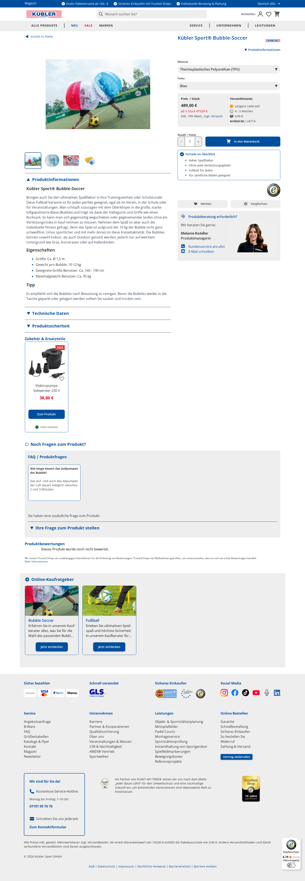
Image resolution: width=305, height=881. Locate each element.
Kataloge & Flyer (36, 741)
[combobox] (152, 14)
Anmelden (248, 14)
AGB (91, 866)
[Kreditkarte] (44, 693)
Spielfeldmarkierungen (172, 751)
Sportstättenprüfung (171, 741)
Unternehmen (228, 25)
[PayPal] (58, 693)
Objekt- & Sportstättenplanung (179, 721)
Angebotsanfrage (37, 721)
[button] (97, 179)
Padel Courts (165, 731)
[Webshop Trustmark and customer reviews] (174, 693)
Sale (89, 25)
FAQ (27, 731)
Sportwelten (99, 756)
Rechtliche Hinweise (152, 866)
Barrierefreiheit (179, 866)
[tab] (33, 160)
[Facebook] (234, 692)
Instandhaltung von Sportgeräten (181, 746)
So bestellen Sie (233, 736)
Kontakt (30, 746)
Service (196, 25)
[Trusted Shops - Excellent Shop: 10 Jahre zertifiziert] (250, 788)
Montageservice (167, 736)
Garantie (227, 721)
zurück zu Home (41, 36)
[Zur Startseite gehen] (44, 14)
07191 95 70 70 (40, 806)
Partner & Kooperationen (109, 726)
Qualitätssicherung (104, 731)
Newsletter (32, 756)
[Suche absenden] (100, 14)
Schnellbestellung (234, 726)
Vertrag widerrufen (236, 757)
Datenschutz (106, 866)
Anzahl (187, 135)
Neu (74, 25)
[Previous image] (31, 94)
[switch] (291, 865)
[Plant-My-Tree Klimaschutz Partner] (105, 783)
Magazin (30, 751)
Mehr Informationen (36, 561)
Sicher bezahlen (37, 683)
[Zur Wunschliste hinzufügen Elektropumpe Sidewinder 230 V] (62, 378)
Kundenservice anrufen (206, 246)
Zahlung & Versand (235, 746)
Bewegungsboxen (169, 756)
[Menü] (298, 839)
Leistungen (265, 25)
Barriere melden (205, 866)
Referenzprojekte (168, 761)
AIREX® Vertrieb (102, 751)
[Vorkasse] (30, 693)
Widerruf (227, 741)
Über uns (96, 736)
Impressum (126, 866)
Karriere (95, 721)
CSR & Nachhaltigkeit (105, 746)
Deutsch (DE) (266, 4)
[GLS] (119, 693)
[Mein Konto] (260, 14)
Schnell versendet (104, 683)
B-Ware (29, 726)
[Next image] (164, 94)
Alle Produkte (44, 25)
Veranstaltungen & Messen (110, 741)
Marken (106, 25)
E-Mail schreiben (201, 251)
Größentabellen (36, 736)
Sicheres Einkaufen (171, 683)
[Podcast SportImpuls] (266, 692)
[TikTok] (245, 692)
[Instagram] (224, 692)
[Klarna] (72, 693)
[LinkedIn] (277, 693)
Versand (216, 116)
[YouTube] (256, 692)
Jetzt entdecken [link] (52, 647)
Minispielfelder (166, 726)
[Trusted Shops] (200, 693)
